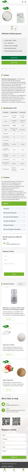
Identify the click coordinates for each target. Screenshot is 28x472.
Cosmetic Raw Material (9, 221)
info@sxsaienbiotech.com (13, 244)
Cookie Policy (10, 466)
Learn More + (9, 319)
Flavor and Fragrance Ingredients (12, 229)
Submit (14, 274)
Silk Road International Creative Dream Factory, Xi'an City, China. (15, 411)
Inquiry (4, 451)
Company (4, 439)
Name (4, 435)
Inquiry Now (14, 57)
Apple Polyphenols (8, 380)
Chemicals (6, 208)
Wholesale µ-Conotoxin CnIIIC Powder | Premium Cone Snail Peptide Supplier (14, 308)
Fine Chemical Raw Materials (10, 217)
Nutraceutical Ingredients (10, 212)
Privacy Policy (4, 466)
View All (21, 284)
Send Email (14, 62)
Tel (3, 443)
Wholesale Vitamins (8, 225)
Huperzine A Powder (8, 345)
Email (3, 447)
